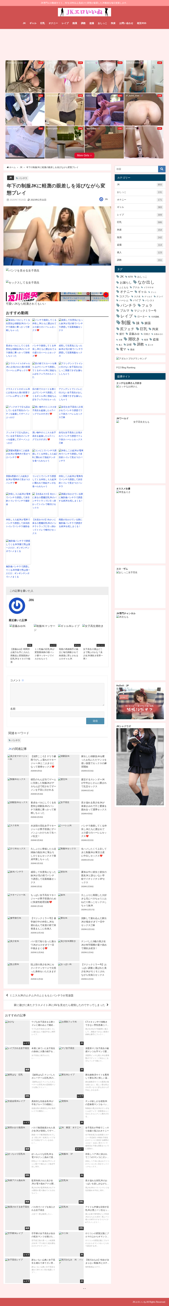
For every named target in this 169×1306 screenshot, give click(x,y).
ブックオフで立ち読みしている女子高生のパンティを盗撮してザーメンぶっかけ (18, 437)
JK (24, 23)
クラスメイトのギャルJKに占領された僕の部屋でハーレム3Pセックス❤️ (18, 392)
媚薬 (148, 323)
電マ (123, 349)
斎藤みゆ (134, 333)
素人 (139, 252)
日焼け (147, 334)
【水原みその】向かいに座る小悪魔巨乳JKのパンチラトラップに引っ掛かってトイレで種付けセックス (44, 526)
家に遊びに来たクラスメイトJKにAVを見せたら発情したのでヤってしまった (59, 1005)
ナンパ (159, 296)
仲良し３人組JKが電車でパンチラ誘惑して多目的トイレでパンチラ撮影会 (18, 523)
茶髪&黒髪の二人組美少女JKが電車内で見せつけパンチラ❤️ (18, 479)
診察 (129, 344)
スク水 (137, 296)
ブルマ (124, 310)
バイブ (137, 300)
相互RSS (141, 23)
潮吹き (134, 339)
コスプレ (124, 296)
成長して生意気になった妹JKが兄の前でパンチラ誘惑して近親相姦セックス (71, 351)
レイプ (65, 23)
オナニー (53, 23)
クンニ (153, 292)
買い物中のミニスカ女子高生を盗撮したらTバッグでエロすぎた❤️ (44, 436)
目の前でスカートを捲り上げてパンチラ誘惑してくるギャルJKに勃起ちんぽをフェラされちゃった (44, 394)
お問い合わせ (126, 23)
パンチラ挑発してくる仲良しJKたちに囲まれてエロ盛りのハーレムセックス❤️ (44, 351)
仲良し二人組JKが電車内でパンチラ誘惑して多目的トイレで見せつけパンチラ (71, 481)
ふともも (123, 287)
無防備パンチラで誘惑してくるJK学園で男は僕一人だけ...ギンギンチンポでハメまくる (18, 571)
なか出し (146, 282)
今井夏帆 (155, 317)
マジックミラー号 (145, 310)
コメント (17, 680)
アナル (136, 287)
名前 (13, 708)
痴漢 (74, 23)
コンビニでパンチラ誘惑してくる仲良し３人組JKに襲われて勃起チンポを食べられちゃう (44, 481)
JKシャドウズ (123, 726)
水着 (120, 340)
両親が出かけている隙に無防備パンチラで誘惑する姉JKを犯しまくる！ (70, 523)
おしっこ (102, 23)
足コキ (150, 345)
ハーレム (123, 300)
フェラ (147, 305)
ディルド (148, 297)
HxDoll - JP (122, 685)
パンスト (149, 300)
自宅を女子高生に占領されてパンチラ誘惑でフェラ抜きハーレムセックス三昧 (70, 437)
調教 (83, 23)
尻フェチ (127, 329)
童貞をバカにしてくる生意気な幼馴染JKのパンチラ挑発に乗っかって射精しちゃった (18, 351)
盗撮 (91, 23)
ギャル (33, 23)
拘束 (113, 23)
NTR (130, 277)
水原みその (158, 334)
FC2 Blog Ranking (125, 367)
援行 (121, 334)
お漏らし (126, 282)
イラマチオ (149, 287)
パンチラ (23, 178)
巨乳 (42, 23)
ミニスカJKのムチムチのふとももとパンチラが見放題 (41, 995)
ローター (142, 316)
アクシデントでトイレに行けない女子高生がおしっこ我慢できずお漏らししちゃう (70, 394)
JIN (106, 199)
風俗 (132, 349)
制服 (126, 322)
